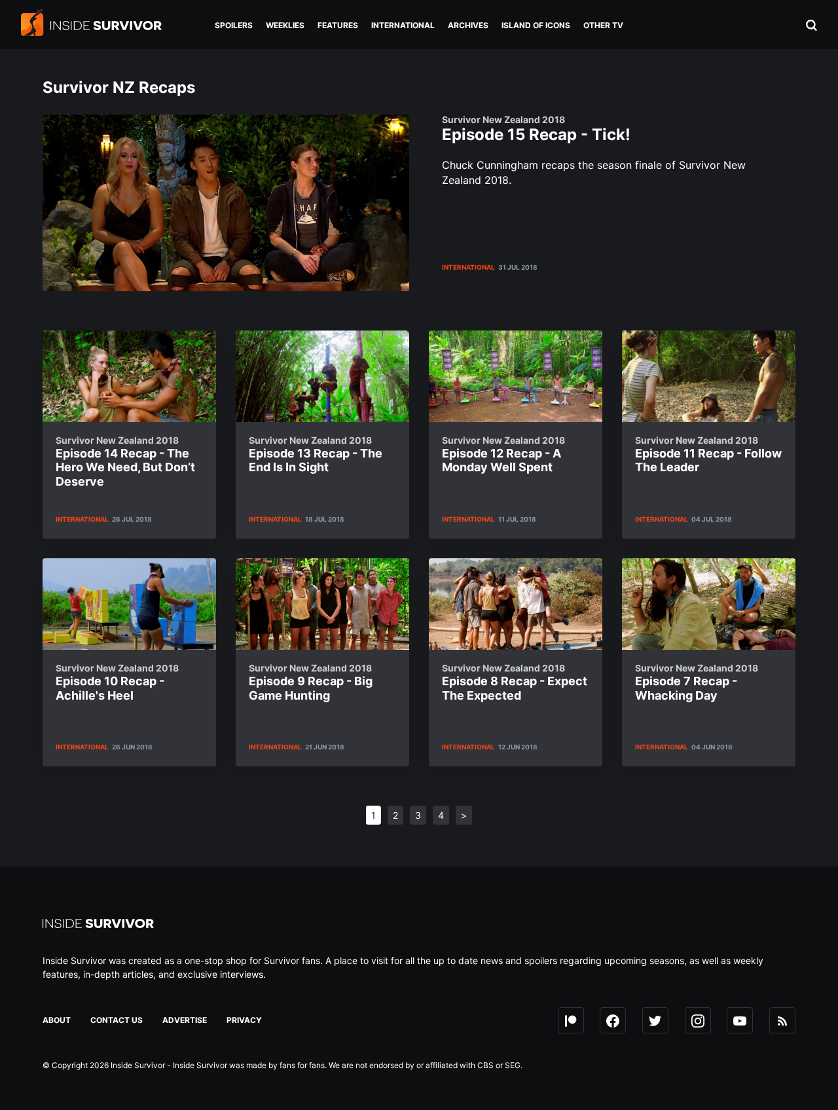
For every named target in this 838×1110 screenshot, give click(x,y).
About (57, 1020)
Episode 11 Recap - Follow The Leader (708, 454)
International (468, 267)
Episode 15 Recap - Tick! (536, 129)
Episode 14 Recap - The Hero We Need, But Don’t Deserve (125, 461)
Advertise (184, 1020)
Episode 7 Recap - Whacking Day (696, 682)
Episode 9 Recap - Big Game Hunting (311, 682)
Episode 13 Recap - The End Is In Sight (315, 454)
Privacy (244, 1020)
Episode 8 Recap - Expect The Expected (514, 682)
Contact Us (116, 1020)
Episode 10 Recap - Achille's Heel (117, 682)
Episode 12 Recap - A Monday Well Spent (503, 454)
